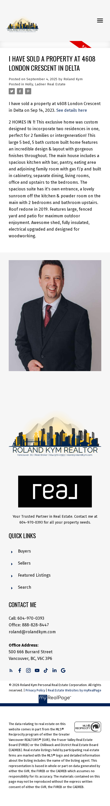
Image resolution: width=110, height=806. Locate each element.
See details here (71, 110)
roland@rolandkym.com (32, 631)
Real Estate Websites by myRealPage (74, 690)
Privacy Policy (35, 690)
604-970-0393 (30, 618)
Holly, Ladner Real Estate (45, 84)
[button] (11, 670)
